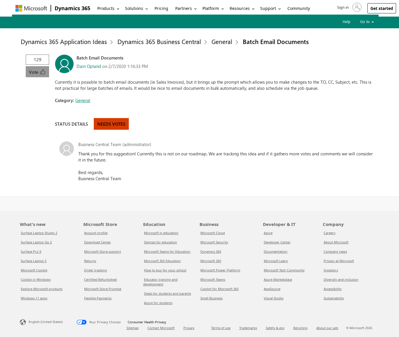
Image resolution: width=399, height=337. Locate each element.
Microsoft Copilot (34, 270)
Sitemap (132, 328)
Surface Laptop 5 (33, 261)
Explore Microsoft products (42, 289)
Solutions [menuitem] (134, 8)
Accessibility (333, 289)
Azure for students (158, 303)
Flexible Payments (98, 298)
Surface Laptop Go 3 (36, 242)
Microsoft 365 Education (162, 261)
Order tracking (95, 270)
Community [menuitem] (298, 8)
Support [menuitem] (268, 8)
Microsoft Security (214, 242)
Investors (331, 270)
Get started (381, 8)
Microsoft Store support (102, 251)
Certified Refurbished (100, 279)
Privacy (189, 328)
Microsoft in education (161, 233)
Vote (34, 72)
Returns (90, 261)
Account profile (95, 233)
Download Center (97, 242)
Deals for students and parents (167, 293)
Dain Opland (89, 66)
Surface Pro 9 (31, 251)
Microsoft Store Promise (102, 289)
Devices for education (160, 242)
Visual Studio (274, 298)
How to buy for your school (165, 270)
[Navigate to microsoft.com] (31, 8)
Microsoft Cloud (212, 233)
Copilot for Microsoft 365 (219, 289)
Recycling (300, 328)
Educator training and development (160, 281)
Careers (329, 233)
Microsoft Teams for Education (167, 251)
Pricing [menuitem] (161, 8)
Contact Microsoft (161, 328)
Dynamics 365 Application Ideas (64, 41)
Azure (268, 233)
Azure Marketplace (278, 279)
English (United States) (46, 322)
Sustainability (334, 298)
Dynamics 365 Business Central (159, 41)
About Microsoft (336, 242)
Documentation (275, 251)
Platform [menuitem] (210, 8)
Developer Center (277, 242)
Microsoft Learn (276, 261)
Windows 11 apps (34, 298)
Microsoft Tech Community (284, 270)
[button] (349, 7)
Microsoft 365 (210, 261)
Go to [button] (365, 21)
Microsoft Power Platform (220, 270)
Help (347, 21)
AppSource (272, 289)
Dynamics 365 (72, 8)
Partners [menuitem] (183, 8)
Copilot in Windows (36, 279)
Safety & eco (275, 328)
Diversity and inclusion (341, 279)
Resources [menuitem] (240, 8)
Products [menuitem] (106, 8)
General (221, 41)
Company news (335, 251)
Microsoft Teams (212, 279)
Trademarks (248, 328)
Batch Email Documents (276, 41)
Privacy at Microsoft (339, 261)
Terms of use (220, 328)
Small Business (211, 298)
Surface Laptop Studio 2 (39, 233)
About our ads (327, 328)
